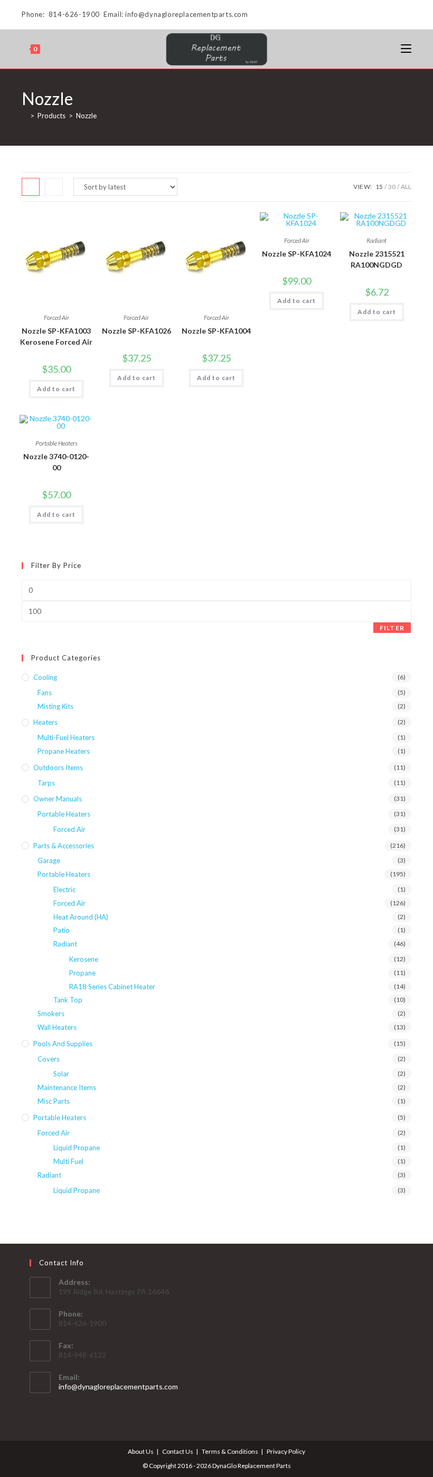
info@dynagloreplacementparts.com (118, 1386)
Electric (64, 889)
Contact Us (177, 1451)
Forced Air (56, 317)
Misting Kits (55, 706)
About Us (141, 1451)
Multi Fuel (68, 1161)
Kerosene (83, 959)
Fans (44, 692)
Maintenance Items (66, 1087)
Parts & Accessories (63, 845)
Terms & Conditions (230, 1451)
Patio (61, 930)
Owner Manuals (57, 798)
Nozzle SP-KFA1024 (296, 253)
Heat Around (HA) (80, 917)
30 (392, 187)
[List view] (54, 187)
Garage (48, 860)
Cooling (45, 677)
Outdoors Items (58, 767)
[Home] (24, 115)
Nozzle (86, 115)
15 (379, 187)
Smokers (50, 1013)
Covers (48, 1059)
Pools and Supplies (62, 1043)
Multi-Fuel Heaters (66, 737)
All (406, 187)
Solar (61, 1073)
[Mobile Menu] (406, 49)
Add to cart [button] (56, 389)
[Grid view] (31, 187)
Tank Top (67, 1000)
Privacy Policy (286, 1451)
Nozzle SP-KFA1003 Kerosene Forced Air (56, 336)
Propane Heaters (63, 751)
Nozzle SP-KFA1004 (216, 330)
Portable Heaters (56, 443)
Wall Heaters (57, 1027)
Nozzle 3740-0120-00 (56, 462)
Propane (82, 973)
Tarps (46, 783)
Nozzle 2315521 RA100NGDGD (376, 259)
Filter (392, 628)
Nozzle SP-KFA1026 (136, 330)
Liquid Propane (76, 1147)
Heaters (45, 722)
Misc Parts (53, 1101)
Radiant (376, 240)
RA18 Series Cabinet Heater (112, 986)
